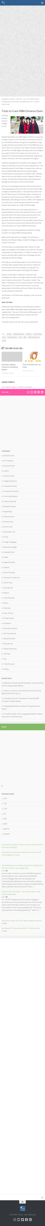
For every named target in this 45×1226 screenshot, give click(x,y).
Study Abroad (8, 644)
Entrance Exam (37, 334)
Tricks (4, 340)
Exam (3, 337)
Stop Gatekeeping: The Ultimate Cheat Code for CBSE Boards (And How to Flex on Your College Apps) (22, 866)
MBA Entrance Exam (33, 337)
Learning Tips (8, 588)
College (9, 334)
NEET (5, 824)
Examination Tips (26, 102)
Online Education (9, 598)
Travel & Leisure (9, 664)
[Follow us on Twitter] (35, 392)
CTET (5, 804)
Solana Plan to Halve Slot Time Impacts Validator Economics (22, 921)
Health (6, 557)
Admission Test (9, 456)
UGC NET (7, 834)
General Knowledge (10, 547)
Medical (6, 593)
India (20, 337)
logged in (14, 387)
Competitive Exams (10, 486)
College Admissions (31, 99)
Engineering (8, 512)
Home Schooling (9, 573)
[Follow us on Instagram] (28, 392)
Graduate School (9, 552)
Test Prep (7, 654)
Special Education (9, 639)
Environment (8, 527)
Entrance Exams (9, 517)
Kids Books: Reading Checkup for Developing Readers (10, 367)
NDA (5, 819)
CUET (5, 809)
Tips (5, 659)
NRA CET (7, 829)
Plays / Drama (8, 613)
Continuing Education (10, 102)
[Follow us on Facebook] (38, 392)
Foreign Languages (10, 542)
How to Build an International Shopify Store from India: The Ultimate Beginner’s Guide (21, 853)
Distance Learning (10, 501)
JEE (5, 814)
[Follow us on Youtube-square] (31, 392)
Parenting (7, 608)
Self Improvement (10, 633)
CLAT (5, 799)
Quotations (7, 623)
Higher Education (12, 337)
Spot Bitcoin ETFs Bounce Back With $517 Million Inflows (21, 928)
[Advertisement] (22, 28)
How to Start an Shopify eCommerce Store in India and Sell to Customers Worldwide (22, 846)
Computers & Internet (11, 491)
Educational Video (10, 506)
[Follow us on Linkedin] (42, 392)
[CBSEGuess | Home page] (3, 3)
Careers (19, 99)
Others (6, 603)
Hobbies (6, 567)
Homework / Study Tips (12, 578)
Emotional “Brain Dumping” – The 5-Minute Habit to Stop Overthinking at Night (21, 893)
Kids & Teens (8, 583)
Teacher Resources (10, 649)
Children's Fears (9, 476)
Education (28, 334)
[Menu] (42, 3)
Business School (8, 99)
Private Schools (9, 618)
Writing (6, 669)
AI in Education (9, 461)
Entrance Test (8, 522)
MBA (25, 337)
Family (6, 537)
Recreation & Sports (10, 628)
